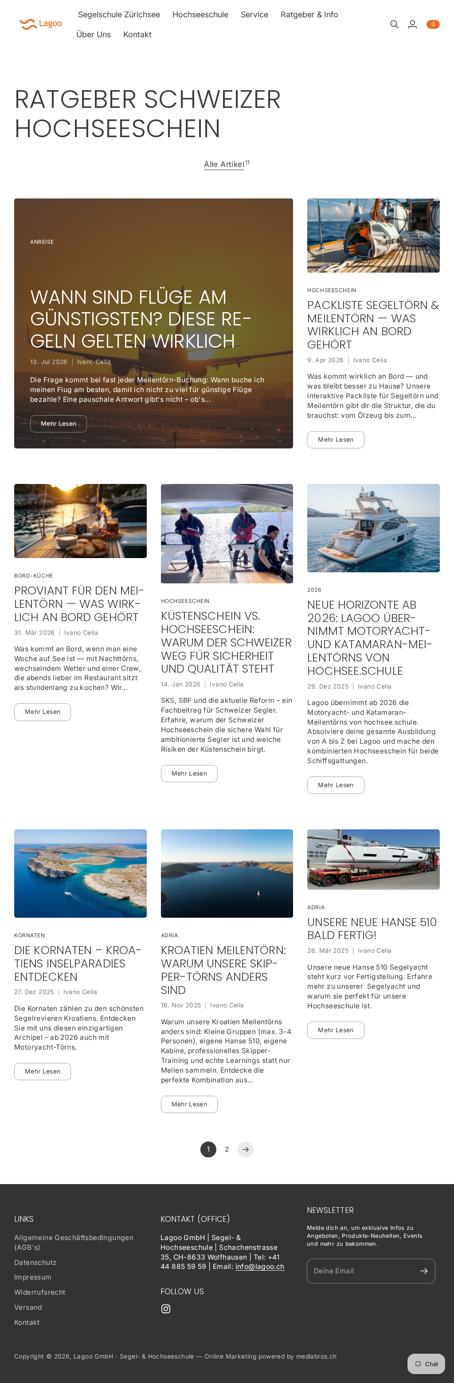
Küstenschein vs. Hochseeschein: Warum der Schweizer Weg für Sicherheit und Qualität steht (226, 643)
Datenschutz (35, 1262)
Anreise (42, 241)
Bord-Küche (33, 575)
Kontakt (27, 1322)
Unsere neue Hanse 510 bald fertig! (372, 929)
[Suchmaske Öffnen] (394, 24)
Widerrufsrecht (39, 1292)
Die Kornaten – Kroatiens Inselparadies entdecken (78, 963)
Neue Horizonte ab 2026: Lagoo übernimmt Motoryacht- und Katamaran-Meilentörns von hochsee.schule (370, 638)
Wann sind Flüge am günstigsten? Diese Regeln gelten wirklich (141, 319)
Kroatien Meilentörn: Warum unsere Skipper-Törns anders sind (223, 970)
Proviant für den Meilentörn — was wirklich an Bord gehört (79, 604)
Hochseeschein (331, 290)
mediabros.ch (316, 1356)
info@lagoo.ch (260, 1266)
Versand (28, 1307)
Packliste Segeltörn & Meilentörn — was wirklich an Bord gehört (373, 325)
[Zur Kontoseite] (412, 24)
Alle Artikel (224, 164)
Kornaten (29, 935)
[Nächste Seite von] (246, 1149)
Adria (169, 935)
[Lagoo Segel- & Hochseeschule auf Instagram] (165, 1309)
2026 (314, 589)
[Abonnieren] (424, 1271)
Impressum (33, 1277)
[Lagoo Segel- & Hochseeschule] (40, 24)
